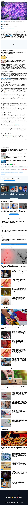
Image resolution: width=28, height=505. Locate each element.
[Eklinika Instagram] (15, 500)
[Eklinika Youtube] (17, 500)
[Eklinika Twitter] (13, 500)
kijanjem (5, 91)
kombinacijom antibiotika (9, 35)
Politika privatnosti (18, 502)
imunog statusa (16, 124)
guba (4, 172)
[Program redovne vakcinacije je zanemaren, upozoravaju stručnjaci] (3, 161)
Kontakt (22, 502)
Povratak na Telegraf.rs (2, 1)
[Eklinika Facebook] (11, 500)
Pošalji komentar (9, 180)
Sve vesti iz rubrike (14, 214)
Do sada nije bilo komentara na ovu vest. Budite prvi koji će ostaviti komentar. (11, 178)
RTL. (1, 74)
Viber (1, 167)
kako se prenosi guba (9, 172)
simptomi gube (16, 172)
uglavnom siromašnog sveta (9, 135)
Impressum (9, 502)
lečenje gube (20, 172)
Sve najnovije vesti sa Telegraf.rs (14, 244)
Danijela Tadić (3, 26)
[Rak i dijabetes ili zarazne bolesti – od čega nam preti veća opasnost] (3, 154)
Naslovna (2, 21)
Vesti (4, 21)
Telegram (4, 167)
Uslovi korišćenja (25, 169)
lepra (1, 172)
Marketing (6, 502)
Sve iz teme (14, 197)
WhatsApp (24, 166)
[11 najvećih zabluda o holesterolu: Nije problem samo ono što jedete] (6, 414)
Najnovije (7, 247)
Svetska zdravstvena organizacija (6, 78)
